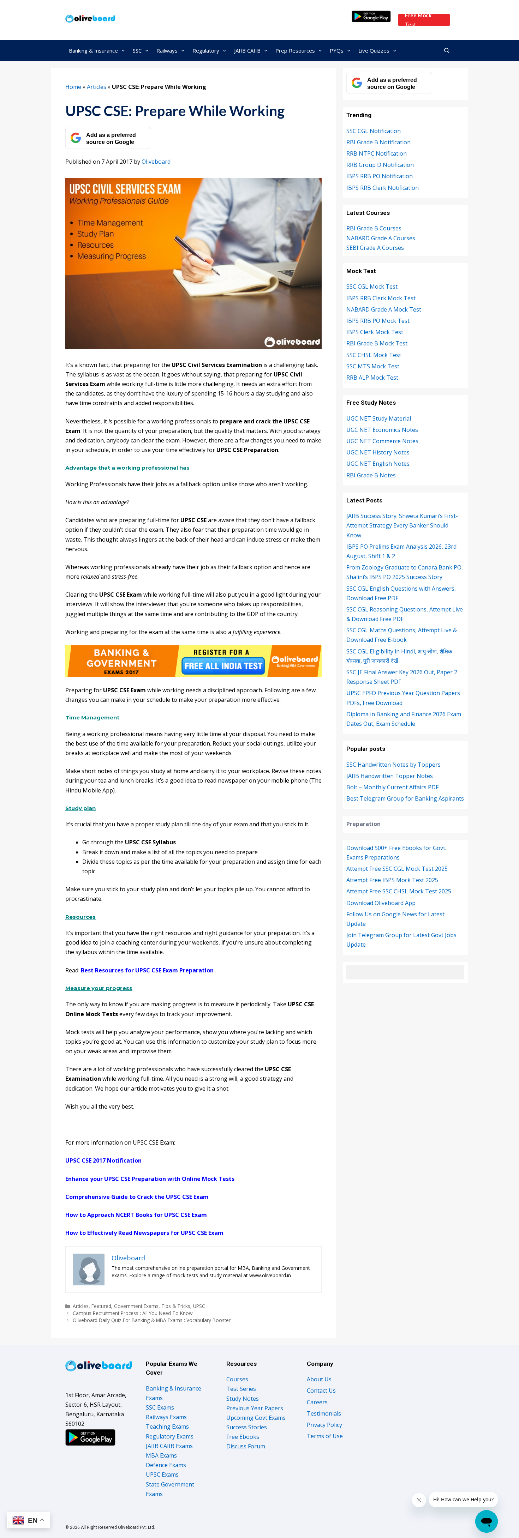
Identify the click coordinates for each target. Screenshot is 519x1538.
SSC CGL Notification (373, 131)
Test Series (241, 1389)
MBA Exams (161, 1455)
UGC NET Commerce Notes (382, 441)
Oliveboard (156, 161)
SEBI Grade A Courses (375, 248)
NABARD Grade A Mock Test (383, 309)
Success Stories (246, 1427)
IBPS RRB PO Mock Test (378, 321)
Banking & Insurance (93, 50)
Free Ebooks (242, 1437)
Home (73, 87)
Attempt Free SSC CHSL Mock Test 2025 (398, 891)
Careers (317, 1402)
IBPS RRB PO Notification (379, 176)
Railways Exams (166, 1417)
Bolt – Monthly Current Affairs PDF (392, 787)
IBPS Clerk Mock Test (374, 332)
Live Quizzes (373, 50)
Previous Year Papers (254, 1408)
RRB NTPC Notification (376, 153)
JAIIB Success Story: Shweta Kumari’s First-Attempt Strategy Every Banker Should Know (402, 525)
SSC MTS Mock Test (372, 366)
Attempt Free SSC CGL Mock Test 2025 (397, 869)
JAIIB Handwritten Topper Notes (389, 776)
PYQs (337, 50)
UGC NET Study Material (378, 418)
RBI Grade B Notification (378, 142)
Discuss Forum (245, 1446)
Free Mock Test (418, 20)
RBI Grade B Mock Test (376, 343)
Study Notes (242, 1399)
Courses (237, 1379)
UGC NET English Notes (378, 464)
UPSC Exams (162, 1474)
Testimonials (324, 1413)
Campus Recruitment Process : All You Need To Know (133, 1313)
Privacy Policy (324, 1425)
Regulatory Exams (169, 1436)
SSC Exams (160, 1407)
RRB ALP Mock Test (372, 377)
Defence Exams (166, 1465)
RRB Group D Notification (380, 165)
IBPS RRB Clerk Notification (382, 188)
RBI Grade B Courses (373, 228)
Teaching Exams (167, 1426)
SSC (137, 50)
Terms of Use (325, 1436)
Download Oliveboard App (381, 903)
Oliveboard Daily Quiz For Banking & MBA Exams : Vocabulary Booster (152, 1320)
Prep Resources (295, 50)
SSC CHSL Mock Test (373, 355)
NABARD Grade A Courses (380, 238)
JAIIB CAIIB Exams (169, 1446)
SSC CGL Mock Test (372, 286)
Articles (96, 87)
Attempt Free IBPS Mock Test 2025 (392, 880)
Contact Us (321, 1390)
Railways (167, 50)
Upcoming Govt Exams (256, 1418)
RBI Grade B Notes (371, 475)
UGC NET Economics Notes (382, 430)
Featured (101, 1306)
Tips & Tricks (175, 1306)
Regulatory (205, 50)
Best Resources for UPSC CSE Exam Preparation (147, 970)
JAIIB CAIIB (247, 50)
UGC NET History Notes (378, 452)
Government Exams (136, 1306)
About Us (319, 1379)
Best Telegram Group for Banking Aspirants (405, 798)
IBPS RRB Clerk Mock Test (381, 298)
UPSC (199, 1306)
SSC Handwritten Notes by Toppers (393, 764)
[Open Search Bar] (447, 50)
